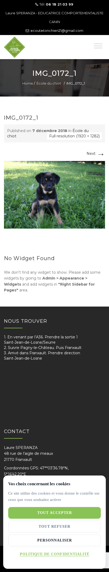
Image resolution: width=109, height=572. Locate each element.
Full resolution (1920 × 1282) (74, 136)
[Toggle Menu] (98, 45)
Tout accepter (54, 513)
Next (96, 153)
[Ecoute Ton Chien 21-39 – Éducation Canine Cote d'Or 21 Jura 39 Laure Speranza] (24, 47)
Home (27, 83)
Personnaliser (54, 540)
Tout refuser (54, 527)
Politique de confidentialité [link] (54, 554)
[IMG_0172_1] (54, 194)
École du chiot (49, 83)
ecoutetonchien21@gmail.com (56, 30)
